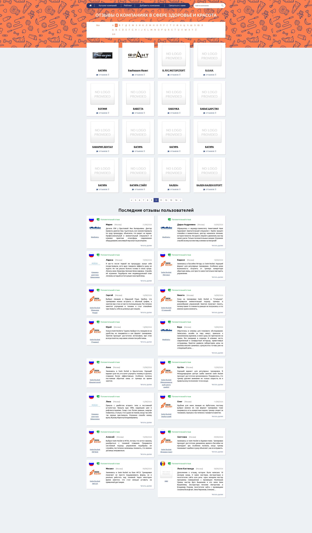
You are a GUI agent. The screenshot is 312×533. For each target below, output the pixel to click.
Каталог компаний (108, 5)
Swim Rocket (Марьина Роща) (95, 310)
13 (171, 200)
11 (161, 200)
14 (176, 200)
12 (166, 200)
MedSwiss (95, 237)
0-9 (113, 34)
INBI (166, 481)
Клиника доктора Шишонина (95, 275)
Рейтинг (128, 5)
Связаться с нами (177, 5)
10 (156, 200)
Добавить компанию (150, 5)
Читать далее (146, 245)
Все (98, 25)
